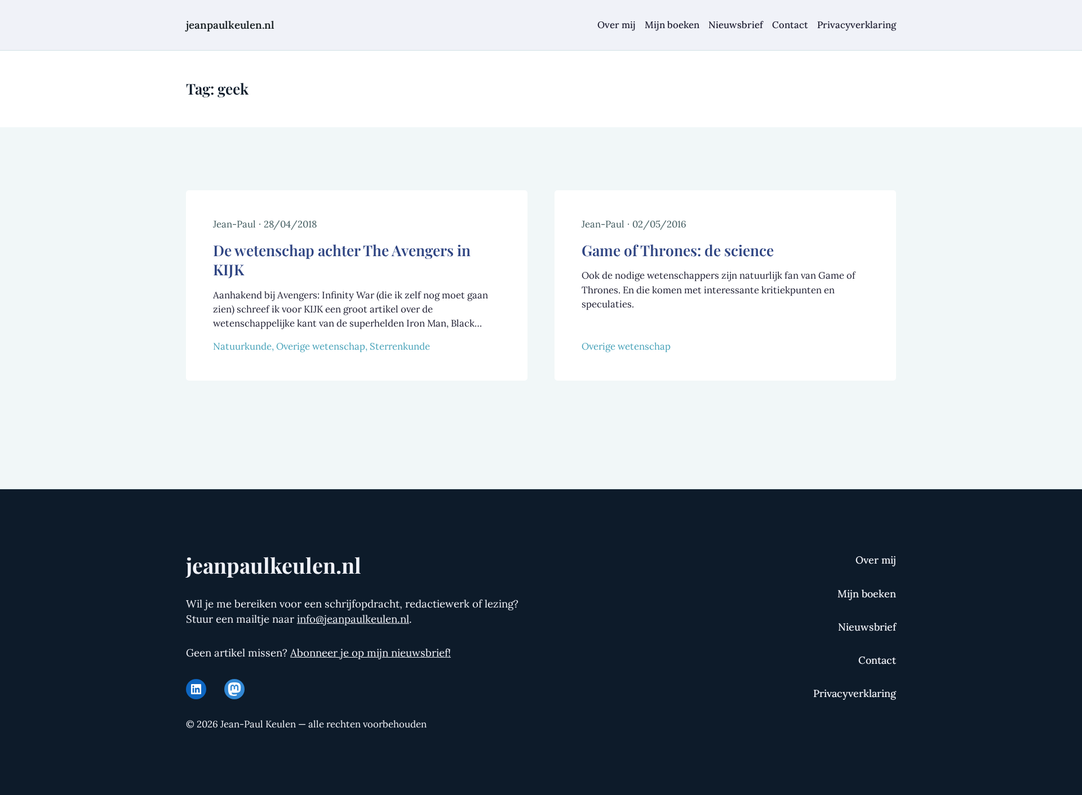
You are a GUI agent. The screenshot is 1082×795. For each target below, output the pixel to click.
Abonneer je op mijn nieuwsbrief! (370, 652)
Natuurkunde (242, 346)
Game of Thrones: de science (678, 250)
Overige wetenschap (320, 346)
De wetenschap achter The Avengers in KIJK (342, 259)
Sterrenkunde (400, 346)
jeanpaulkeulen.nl (230, 25)
